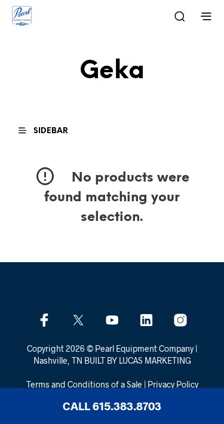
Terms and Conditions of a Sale (84, 384)
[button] (48, 131)
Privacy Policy (173, 384)
